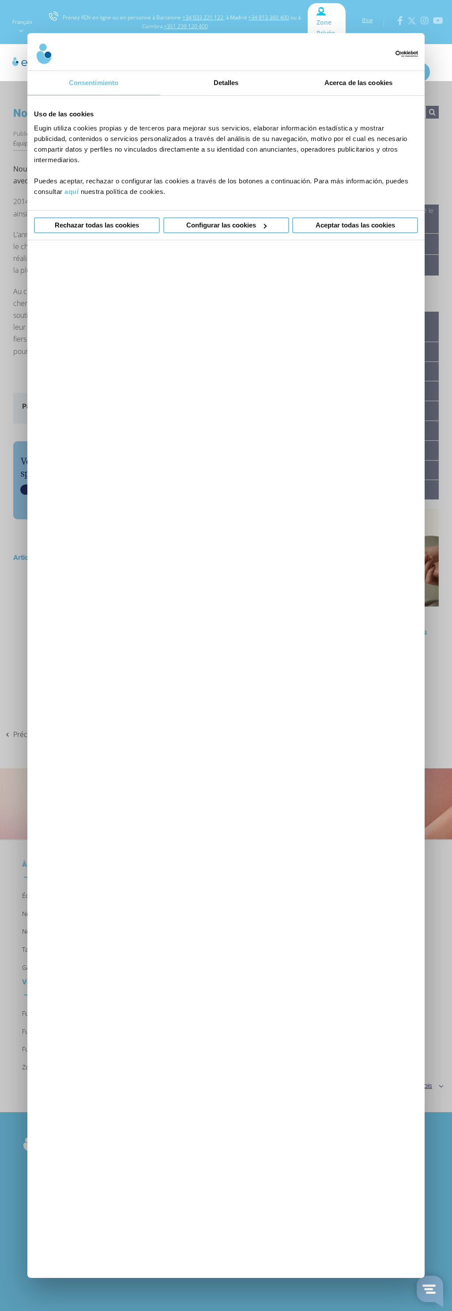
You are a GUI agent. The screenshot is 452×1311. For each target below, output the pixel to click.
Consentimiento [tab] (93, 82)
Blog (367, 20)
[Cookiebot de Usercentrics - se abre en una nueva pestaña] (379, 54)
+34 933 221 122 (202, 17)
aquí (71, 191)
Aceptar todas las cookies (355, 225)
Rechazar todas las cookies (97, 225)
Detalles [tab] (226, 82)
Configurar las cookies (221, 225)
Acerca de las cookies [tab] (358, 82)
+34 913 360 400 (268, 17)
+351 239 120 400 (186, 26)
